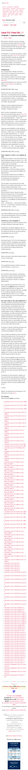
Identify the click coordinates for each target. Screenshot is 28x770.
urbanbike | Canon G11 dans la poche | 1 (14, 641)
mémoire (5, 13)
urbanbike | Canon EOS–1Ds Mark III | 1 (14, 625)
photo (21, 13)
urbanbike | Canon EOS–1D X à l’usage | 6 (15, 622)
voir (8, 16)
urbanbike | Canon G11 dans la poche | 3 (15, 645)
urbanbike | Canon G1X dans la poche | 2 (15, 634)
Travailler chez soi (14, 695)
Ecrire (14, 681)
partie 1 (7, 84)
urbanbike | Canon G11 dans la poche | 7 (15, 652)
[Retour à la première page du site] (14, 3)
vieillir (20, 14)
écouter (8, 10)
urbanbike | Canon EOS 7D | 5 (12, 570)
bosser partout (6, 8)
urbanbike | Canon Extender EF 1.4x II (14, 630)
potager (4, 14)
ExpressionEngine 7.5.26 (16, 701)
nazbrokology (11, 13)
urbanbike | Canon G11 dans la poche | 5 (15, 648)
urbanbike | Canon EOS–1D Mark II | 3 (14, 611)
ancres (4, 7)
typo (12, 14)
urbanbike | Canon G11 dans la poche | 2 (15, 643)
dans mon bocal (20, 8)
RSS (11, 25)
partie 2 (13, 84)
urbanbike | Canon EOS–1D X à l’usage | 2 (15, 614)
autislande (16, 7)
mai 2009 (20, 45)
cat (16, 688)
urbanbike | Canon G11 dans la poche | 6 (15, 650)
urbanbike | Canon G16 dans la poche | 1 (15, 653)
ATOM (14, 25)
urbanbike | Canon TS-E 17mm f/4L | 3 (14, 662)
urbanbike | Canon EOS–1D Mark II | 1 (14, 607)
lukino (21, 11)
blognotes (15, 697)
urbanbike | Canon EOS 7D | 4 (12, 568)
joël (11, 11)
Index (3, 20)
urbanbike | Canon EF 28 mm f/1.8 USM (14, 444)
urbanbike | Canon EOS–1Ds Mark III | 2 (14, 627)
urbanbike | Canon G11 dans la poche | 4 (15, 646)
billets (18, 686)
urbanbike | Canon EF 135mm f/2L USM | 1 (15, 511)
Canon (14, 393)
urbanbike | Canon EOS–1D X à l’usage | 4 (15, 618)
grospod (21, 10)
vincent (4, 16)
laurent (14, 11)
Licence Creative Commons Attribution (15, 710)
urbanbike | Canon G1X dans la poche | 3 (15, 636)
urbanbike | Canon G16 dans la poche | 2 (15, 655)
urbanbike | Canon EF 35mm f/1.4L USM (15, 446)
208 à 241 (4, 80)
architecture (10, 7)
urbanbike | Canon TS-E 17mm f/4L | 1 (14, 659)
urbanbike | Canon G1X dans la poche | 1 (15, 632)
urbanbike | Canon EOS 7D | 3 (12, 566)
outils (17, 13)
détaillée (6, 25)
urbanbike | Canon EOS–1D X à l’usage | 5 (15, 620)
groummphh (6, 11)
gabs (16, 10)
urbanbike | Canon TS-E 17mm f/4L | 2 (14, 661)
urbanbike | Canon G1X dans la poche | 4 (15, 637)
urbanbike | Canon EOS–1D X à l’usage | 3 (15, 616)
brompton (13, 8)
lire (18, 11)
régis (9, 14)
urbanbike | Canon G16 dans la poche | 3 (15, 657)
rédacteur (21, 697)
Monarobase (20, 699)
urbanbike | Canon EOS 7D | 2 (12, 565)
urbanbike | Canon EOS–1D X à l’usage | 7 (15, 623)
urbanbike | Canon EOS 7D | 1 (12, 563)
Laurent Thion (16, 55)
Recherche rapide (10, 20)
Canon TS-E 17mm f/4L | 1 (12, 32)
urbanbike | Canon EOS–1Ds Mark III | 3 (14, 629)
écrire (12, 10)
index (10, 686)
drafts (4, 10)
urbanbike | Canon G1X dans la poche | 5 (15, 639)
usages (16, 14)
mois (12, 688)
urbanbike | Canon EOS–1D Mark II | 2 (14, 609)
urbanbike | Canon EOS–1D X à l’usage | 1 (15, 613)
